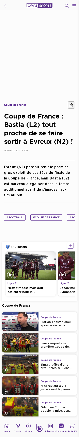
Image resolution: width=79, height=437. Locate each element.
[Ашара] (71, 105)
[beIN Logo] (39, 5)
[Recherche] (66, 5)
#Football (15, 217)
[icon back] (4, 5)
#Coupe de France (46, 217)
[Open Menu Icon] (74, 5)
